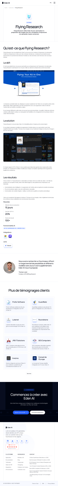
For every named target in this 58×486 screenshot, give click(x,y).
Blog (19, 460)
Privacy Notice (51, 483)
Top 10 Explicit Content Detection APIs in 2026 (40, 466)
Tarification (8, 462)
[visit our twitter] (17, 440)
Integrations (8, 467)
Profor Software (18, 302)
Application (8, 457)
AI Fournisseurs (9, 469)
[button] (51, 3)
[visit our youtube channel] (12, 440)
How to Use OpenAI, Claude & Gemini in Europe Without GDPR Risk (41, 471)
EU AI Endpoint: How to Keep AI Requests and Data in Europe (40, 463)
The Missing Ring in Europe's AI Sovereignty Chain (40, 475)
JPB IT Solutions (18, 340)
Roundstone (43, 320)
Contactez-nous (21, 469)
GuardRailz (42, 302)
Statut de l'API (9, 464)
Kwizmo (15, 358)
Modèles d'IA (21, 457)
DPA (43, 483)
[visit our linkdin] (21, 440)
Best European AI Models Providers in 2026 (40, 460)
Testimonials (20, 462)
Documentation (9, 460)
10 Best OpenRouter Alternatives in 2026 (39, 457)
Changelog (20, 464)
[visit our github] (7, 440)
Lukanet (15, 320)
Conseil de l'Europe (42, 358)
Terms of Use (35, 483)
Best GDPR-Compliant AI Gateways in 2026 (39, 468)
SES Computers (44, 340)
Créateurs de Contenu (23, 467)
